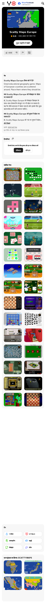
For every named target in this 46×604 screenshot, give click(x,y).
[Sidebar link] (3, 3)
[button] (7, 123)
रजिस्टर (18, 150)
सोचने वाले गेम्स (12, 127)
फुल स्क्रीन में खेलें (23, 43)
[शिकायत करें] (23, 52)
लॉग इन (28, 150)
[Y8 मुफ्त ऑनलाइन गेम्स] (11, 3)
